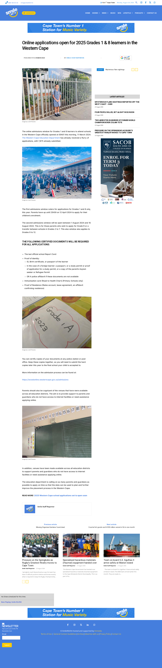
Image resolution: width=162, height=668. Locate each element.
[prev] (133, 69)
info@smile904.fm (27, 3)
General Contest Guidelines (65, 634)
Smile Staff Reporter (75, 58)
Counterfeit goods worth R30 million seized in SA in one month (111, 527)
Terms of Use (46, 634)
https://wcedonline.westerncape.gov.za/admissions (45, 380)
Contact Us (116, 634)
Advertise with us (92, 634)
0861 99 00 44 (13, 3)
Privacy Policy (105, 634)
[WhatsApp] (117, 58)
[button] (136, 2)
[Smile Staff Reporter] (30, 509)
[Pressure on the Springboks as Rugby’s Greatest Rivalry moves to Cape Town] (40, 545)
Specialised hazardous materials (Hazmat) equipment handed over (80, 561)
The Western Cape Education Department (41, 138)
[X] (112, 58)
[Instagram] (141, 2)
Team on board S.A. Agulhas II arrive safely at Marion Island (119, 561)
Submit (6, 645)
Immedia (98, 631)
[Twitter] (150, 2)
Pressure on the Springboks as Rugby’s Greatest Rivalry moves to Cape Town (114, 131)
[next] (136, 69)
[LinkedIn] (87, 625)
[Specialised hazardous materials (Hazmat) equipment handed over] (81, 545)
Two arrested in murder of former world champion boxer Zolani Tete (115, 121)
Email (4, 634)
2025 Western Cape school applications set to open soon (60, 495)
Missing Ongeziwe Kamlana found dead (50, 527)
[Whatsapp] (154, 2)
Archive (80, 634)
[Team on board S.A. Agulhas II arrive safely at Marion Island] (122, 545)
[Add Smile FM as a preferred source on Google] (126, 59)
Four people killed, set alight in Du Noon (114, 112)
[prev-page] (23, 581)
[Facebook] (145, 2)
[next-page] (27, 581)
